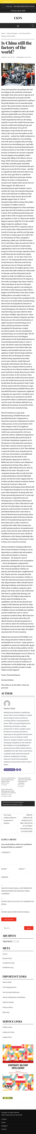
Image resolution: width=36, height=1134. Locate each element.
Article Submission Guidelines (14, 997)
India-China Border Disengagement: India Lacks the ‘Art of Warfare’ (8, 791)
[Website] (17, 769)
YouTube (3, 1129)
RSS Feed (6, 1012)
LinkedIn (4, 1119)
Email (22, 869)
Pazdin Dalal (27, 57)
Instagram (4, 1126)
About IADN (7, 982)
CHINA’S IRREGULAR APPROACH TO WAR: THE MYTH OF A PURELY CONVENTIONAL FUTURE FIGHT (26, 823)
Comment (6, 852)
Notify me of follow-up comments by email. (17, 902)
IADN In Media (8, 1002)
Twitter (3, 1122)
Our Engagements (9, 987)
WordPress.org (8, 967)
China (12, 804)
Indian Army (7, 1027)
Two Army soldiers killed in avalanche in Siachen (10, 819)
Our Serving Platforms (11, 992)
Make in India (18, 804)
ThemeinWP (18, 1115)
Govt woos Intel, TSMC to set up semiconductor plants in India (8, 779)
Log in (5, 954)
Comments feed (8, 963)
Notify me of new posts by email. (15, 912)
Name (4, 869)
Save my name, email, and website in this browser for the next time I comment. (16, 891)
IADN (18, 18)
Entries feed (7, 958)
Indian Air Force (9, 1032)
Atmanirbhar (6, 804)
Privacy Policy (8, 1007)
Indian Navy (7, 1037)
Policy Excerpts (14, 802)
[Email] (20, 769)
